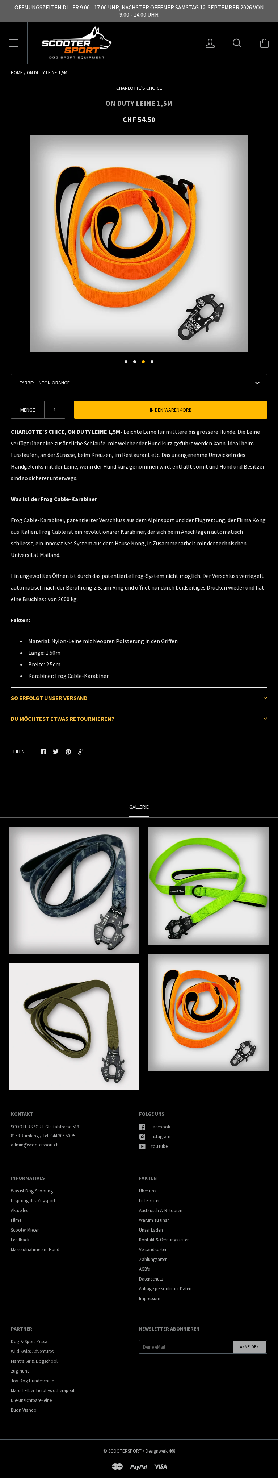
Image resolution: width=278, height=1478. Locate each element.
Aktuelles (19, 1210)
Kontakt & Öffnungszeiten (164, 1240)
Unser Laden (151, 1230)
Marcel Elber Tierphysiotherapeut (43, 1390)
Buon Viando (24, 1410)
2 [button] (134, 361)
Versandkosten (153, 1249)
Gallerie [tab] (139, 807)
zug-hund (20, 1371)
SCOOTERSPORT (125, 1451)
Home (17, 73)
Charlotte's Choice (139, 88)
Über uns (147, 1191)
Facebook (160, 1127)
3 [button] (143, 361)
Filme (16, 1220)
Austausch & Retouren (160, 1210)
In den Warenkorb (171, 410)
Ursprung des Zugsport (33, 1201)
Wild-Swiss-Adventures (32, 1351)
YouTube (159, 1146)
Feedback (20, 1240)
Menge (27, 410)
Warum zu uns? (154, 1220)
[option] (139, 243)
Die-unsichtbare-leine (31, 1400)
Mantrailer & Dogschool (34, 1361)
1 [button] (126, 361)
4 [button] (152, 361)
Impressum (149, 1298)
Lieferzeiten (150, 1201)
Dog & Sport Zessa (29, 1341)
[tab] (139, 697)
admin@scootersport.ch (35, 1145)
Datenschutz (151, 1279)
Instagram (160, 1136)
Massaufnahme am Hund (35, 1249)
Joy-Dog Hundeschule (32, 1381)
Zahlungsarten (153, 1259)
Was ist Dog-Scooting (32, 1191)
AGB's (144, 1269)
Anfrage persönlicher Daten (165, 1289)
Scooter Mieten (25, 1230)
